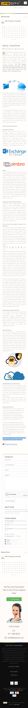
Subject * (7, 470)
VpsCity (22, 48)
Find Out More (14, 666)
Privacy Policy (20, 690)
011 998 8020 (14, 633)
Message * (7, 475)
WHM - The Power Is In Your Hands (13, 21)
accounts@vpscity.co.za (17, 544)
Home (3, 7)
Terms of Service (12, 690)
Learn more (16, 704)
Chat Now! (15, 599)
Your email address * (9, 464)
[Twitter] (16, 683)
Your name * (8, 459)
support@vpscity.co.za (16, 540)
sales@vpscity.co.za (14, 541)
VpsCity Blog (9, 7)
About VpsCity (14, 671)
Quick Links (14, 675)
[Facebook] (11, 683)
